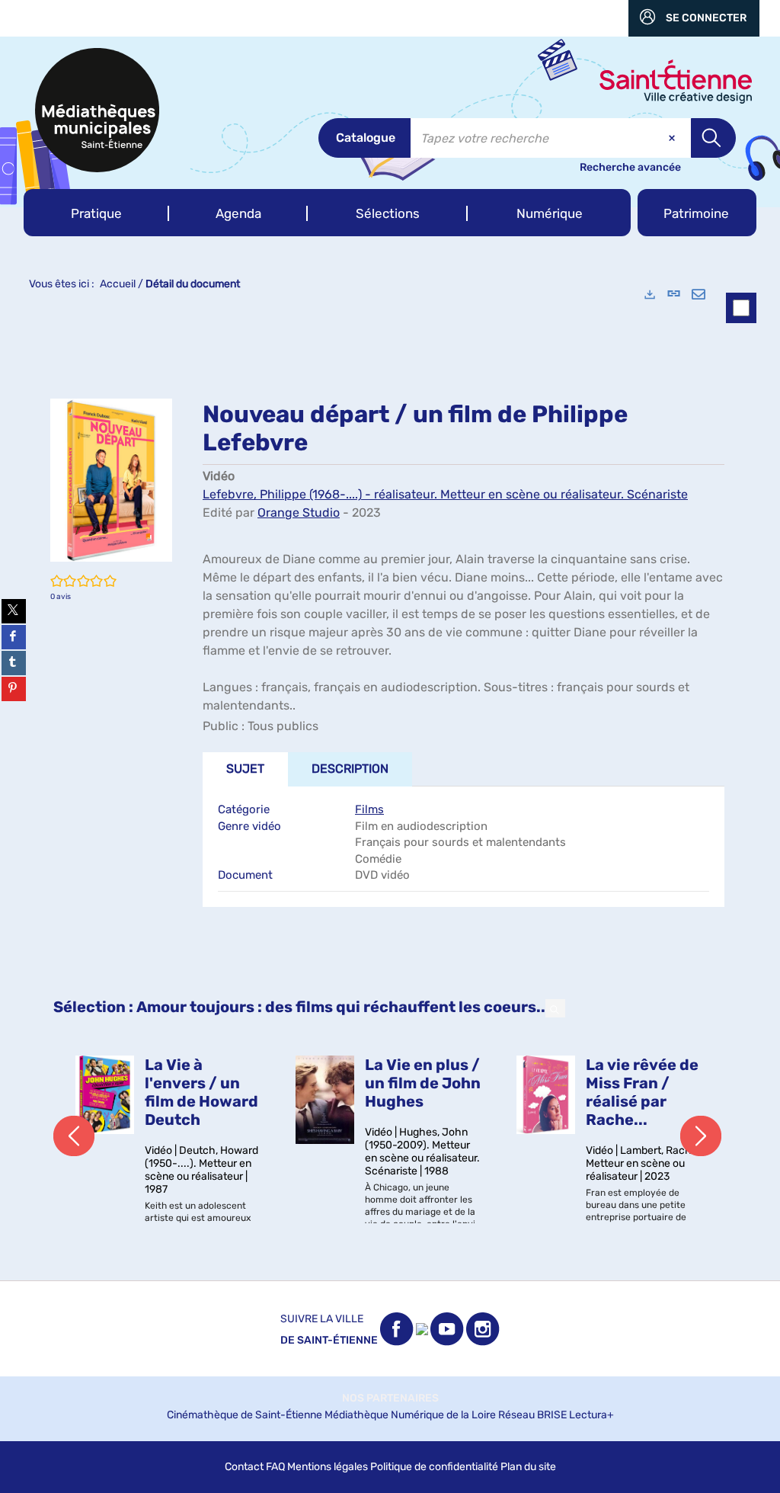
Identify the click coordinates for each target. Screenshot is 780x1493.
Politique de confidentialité (434, 1466)
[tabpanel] (390, 777)
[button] (96, 212)
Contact (244, 1466)
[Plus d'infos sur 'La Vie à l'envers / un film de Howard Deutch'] (104, 1094)
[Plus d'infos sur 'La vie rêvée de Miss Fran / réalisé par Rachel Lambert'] (545, 1094)
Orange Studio (298, 512)
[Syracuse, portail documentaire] (97, 110)
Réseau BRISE (532, 1414)
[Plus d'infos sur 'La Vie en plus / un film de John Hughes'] (324, 1100)
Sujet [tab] (245, 768)
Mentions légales (327, 1466)
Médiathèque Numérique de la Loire (410, 1414)
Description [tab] (350, 768)
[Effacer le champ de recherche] (673, 138)
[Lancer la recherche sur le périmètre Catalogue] (713, 138)
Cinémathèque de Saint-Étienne (244, 1414)
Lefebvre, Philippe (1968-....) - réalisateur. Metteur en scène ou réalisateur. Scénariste (445, 494)
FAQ (275, 1466)
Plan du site (528, 1466)
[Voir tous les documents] (555, 1008)
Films (369, 809)
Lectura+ (591, 1414)
